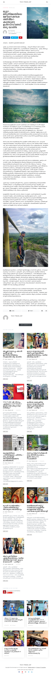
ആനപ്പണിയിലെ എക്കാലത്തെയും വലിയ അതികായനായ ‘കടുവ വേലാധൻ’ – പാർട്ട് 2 (13, 559)
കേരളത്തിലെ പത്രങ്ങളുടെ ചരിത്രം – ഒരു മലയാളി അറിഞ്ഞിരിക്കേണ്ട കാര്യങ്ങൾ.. (13, 457)
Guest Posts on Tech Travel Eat (25, 669)
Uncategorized (9, 634)
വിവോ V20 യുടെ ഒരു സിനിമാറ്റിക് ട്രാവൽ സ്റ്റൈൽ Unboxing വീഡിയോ (13, 619)
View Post (5, 378)
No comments (12, 33)
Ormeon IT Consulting (41, 667)
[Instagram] (25, 672)
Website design (31, 667)
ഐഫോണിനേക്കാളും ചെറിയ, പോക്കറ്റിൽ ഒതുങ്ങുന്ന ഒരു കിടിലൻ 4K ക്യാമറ (12, 651)
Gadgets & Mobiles (16, 602)
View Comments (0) (25, 324)
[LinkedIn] (31, 672)
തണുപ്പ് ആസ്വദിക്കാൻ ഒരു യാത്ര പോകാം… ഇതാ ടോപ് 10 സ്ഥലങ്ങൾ (37, 456)
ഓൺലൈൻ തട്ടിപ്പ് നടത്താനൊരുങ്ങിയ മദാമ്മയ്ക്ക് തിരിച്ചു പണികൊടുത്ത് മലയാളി (37, 508)
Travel (42, 436)
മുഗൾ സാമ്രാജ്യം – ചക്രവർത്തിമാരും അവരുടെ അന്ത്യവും (12, 507)
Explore (37, 436)
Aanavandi (5, 7)
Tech (12, 385)
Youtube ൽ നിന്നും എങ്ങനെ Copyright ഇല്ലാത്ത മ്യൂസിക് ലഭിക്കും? (12, 405)
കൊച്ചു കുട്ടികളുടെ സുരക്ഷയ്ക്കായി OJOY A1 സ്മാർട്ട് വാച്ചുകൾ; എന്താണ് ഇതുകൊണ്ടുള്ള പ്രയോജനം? (37, 620)
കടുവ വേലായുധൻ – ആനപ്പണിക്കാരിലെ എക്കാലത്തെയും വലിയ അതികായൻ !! (37, 354)
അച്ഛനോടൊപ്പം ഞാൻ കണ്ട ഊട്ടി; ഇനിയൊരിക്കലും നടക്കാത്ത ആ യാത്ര (12, 354)
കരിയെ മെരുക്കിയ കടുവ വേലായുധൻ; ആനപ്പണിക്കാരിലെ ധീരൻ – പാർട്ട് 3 (35, 405)
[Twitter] (28, 672)
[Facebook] (19, 672)
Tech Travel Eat (25, 2)
